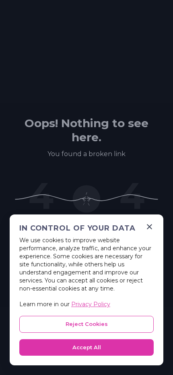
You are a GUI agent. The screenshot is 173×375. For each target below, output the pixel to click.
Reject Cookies (87, 324)
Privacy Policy (90, 304)
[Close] (149, 227)
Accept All (86, 347)
